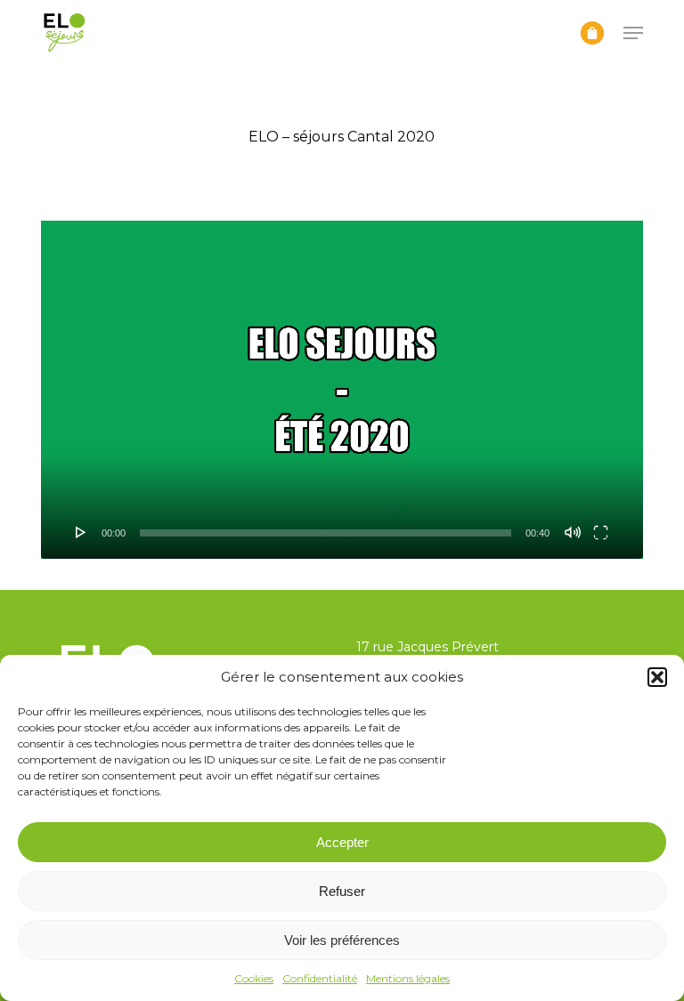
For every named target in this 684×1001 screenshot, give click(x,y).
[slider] (325, 533)
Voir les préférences (342, 940)
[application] (342, 390)
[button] (657, 677)
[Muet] (573, 532)
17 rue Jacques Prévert (427, 647)
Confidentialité (319, 978)
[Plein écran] (600, 532)
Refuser (342, 891)
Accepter (342, 842)
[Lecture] (81, 532)
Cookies (253, 978)
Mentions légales (408, 978)
